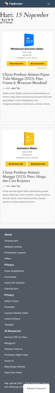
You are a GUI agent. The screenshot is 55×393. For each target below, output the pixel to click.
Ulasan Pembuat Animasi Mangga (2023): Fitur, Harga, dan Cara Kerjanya (24, 176)
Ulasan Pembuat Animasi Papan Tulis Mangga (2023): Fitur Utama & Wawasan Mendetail (26, 79)
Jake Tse (15, 88)
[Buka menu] (49, 4)
